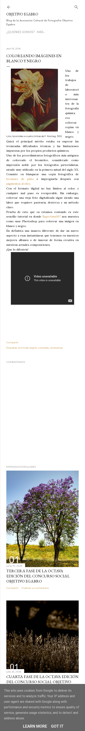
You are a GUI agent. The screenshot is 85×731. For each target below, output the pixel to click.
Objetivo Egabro (22, 14)
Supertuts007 (51, 216)
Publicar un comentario (35, 587)
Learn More (35, 726)
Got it (57, 726)
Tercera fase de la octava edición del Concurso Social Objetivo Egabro (38, 576)
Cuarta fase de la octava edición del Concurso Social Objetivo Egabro (42, 681)
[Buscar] (76, 6)
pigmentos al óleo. (18, 183)
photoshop (56, 347)
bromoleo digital (27, 347)
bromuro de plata (20, 179)
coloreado (43, 347)
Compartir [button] (12, 342)
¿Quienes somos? (20, 32)
